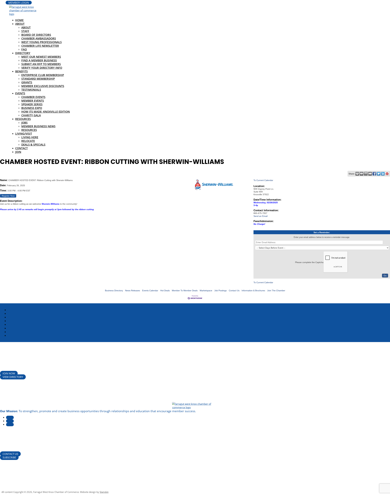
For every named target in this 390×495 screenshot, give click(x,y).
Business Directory (114, 290)
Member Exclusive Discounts (42, 86)
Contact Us (234, 290)
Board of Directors (36, 35)
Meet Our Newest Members (41, 57)
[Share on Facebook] (374, 174)
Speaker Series (32, 104)
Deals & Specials (33, 144)
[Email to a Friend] (361, 174)
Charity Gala (31, 115)
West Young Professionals (41, 42)
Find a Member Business (39, 60)
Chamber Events (33, 97)
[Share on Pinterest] (387, 174)
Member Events (32, 100)
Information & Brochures (253, 290)
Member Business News (38, 126)
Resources (23, 119)
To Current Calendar (263, 180)
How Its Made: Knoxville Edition (45, 111)
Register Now (8, 196)
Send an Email (261, 216)
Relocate (28, 141)
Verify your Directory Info (41, 68)
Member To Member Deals (185, 290)
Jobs (24, 122)
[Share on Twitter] (378, 174)
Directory (22, 53)
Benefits (21, 71)
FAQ (24, 49)
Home (12, 310)
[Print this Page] (357, 174)
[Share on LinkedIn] (383, 174)
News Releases (132, 290)
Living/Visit (23, 133)
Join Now (9, 373)
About (20, 24)
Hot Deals (165, 290)
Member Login (18, 2)
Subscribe (9, 457)
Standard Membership (38, 79)
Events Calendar (150, 290)
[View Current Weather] (370, 174)
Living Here (29, 137)
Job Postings (220, 290)
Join (18, 152)
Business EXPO (31, 108)
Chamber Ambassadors (38, 38)
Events (20, 93)
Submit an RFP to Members (41, 64)
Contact (21, 148)
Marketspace (206, 290)
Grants (26, 82)
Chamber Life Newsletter (40, 46)
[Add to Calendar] (366, 174)
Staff (25, 31)
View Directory (13, 377)
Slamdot (104, 491)
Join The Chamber (276, 290)
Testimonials (31, 89)
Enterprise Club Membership (42, 75)
